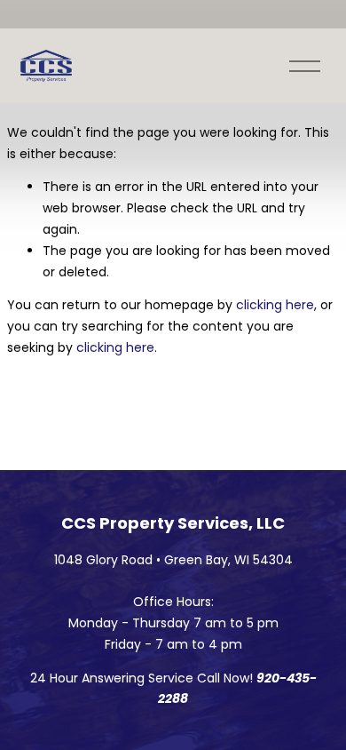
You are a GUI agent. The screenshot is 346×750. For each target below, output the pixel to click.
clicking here (275, 305)
